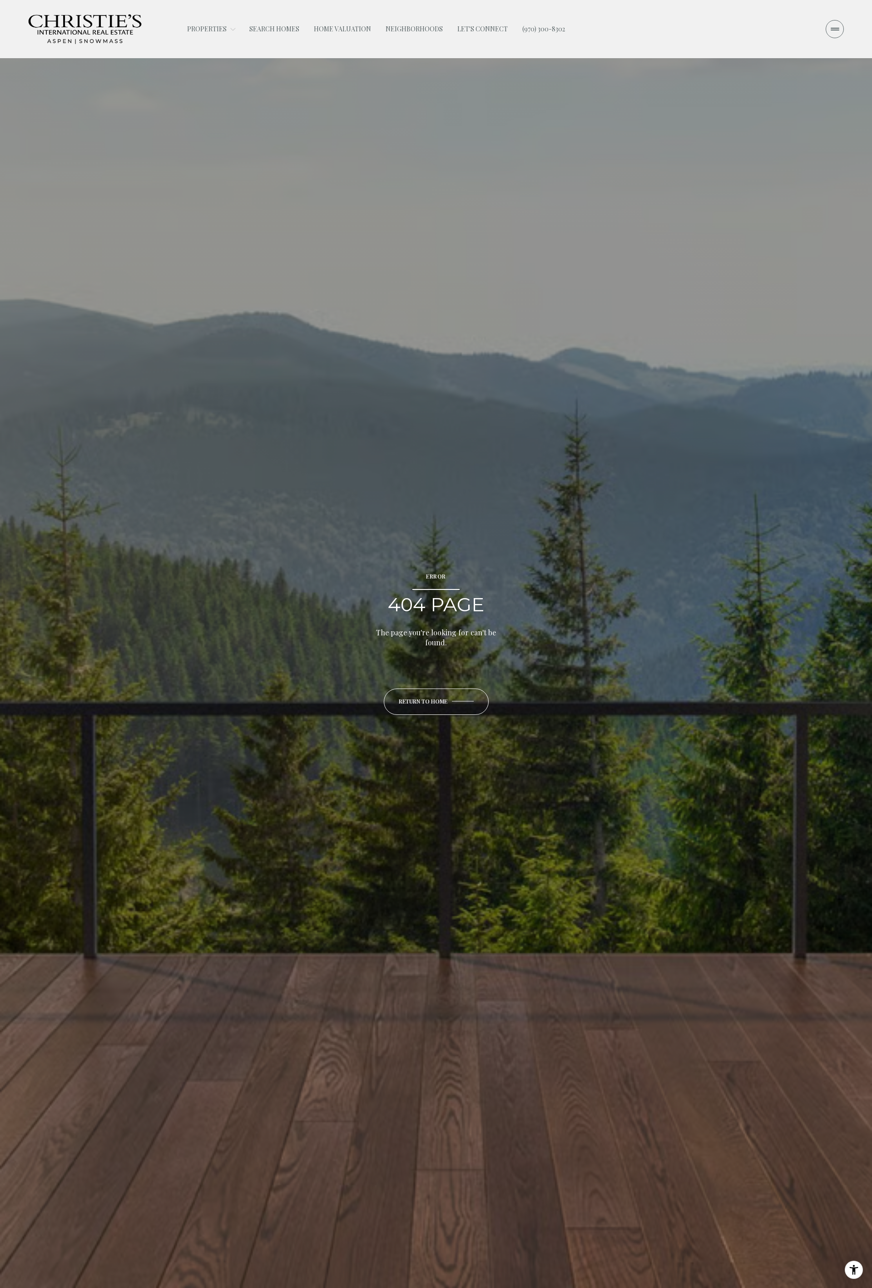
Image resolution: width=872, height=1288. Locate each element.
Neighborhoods (414, 29)
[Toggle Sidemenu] (835, 29)
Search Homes (274, 29)
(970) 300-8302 (543, 29)
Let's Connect (482, 29)
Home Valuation (342, 29)
